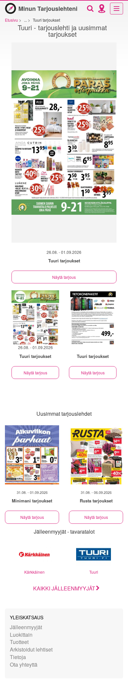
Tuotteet (19, 642)
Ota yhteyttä (23, 664)
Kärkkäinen (34, 572)
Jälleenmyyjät (26, 627)
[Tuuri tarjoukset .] (93, 317)
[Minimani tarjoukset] (32, 454)
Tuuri (93, 572)
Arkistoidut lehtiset (31, 649)
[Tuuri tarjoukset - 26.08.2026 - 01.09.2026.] (64, 145)
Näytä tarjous (64, 277)
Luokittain (21, 634)
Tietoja (18, 657)
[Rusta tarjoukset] (96, 454)
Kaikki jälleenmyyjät (64, 588)
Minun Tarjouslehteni (47, 8)
